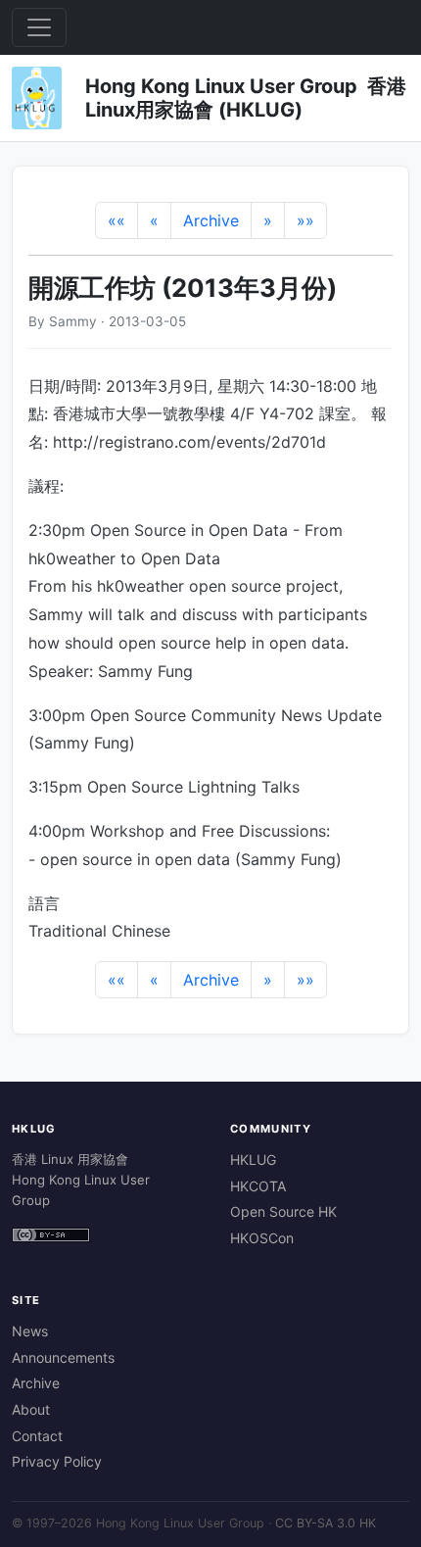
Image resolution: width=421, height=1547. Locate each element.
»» (305, 220)
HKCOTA (258, 1186)
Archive (211, 220)
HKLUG (253, 1159)
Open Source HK (283, 1211)
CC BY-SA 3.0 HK (325, 1523)
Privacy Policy (57, 1461)
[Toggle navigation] (39, 27)
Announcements (63, 1357)
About (31, 1409)
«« (116, 220)
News (30, 1331)
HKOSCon (262, 1238)
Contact (37, 1435)
